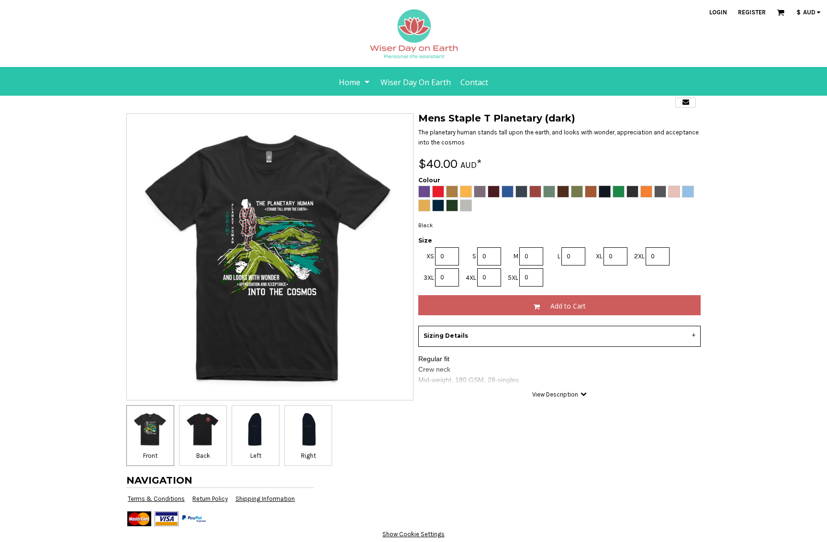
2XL (639, 256)
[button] (780, 12)
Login (718, 12)
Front (150, 455)
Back (203, 455)
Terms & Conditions (156, 498)
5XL (513, 277)
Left (255, 455)
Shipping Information (265, 498)
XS (430, 256)
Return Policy (210, 498)
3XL (429, 277)
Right (308, 455)
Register (752, 12)
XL (599, 256)
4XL (471, 277)
